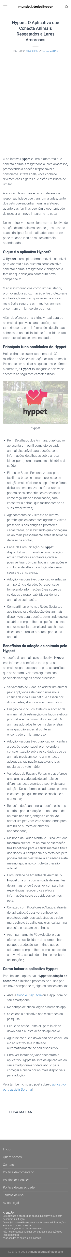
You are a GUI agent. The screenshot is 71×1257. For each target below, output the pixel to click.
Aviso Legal (11, 1203)
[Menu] (5, 7)
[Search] (66, 7)
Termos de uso (13, 1195)
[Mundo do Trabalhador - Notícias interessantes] (35, 6)
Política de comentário (18, 1172)
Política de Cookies (16, 1180)
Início (6, 1149)
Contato (8, 1165)
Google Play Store (29, 995)
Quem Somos (12, 1157)
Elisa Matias (50, 51)
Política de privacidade (19, 1187)
